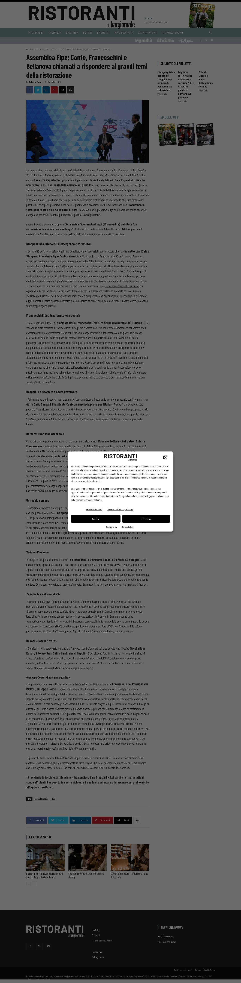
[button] (165, 457)
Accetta (96, 519)
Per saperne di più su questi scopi (120, 509)
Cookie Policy (111, 527)
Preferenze (146, 519)
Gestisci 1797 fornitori (94, 509)
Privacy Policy (127, 527)
